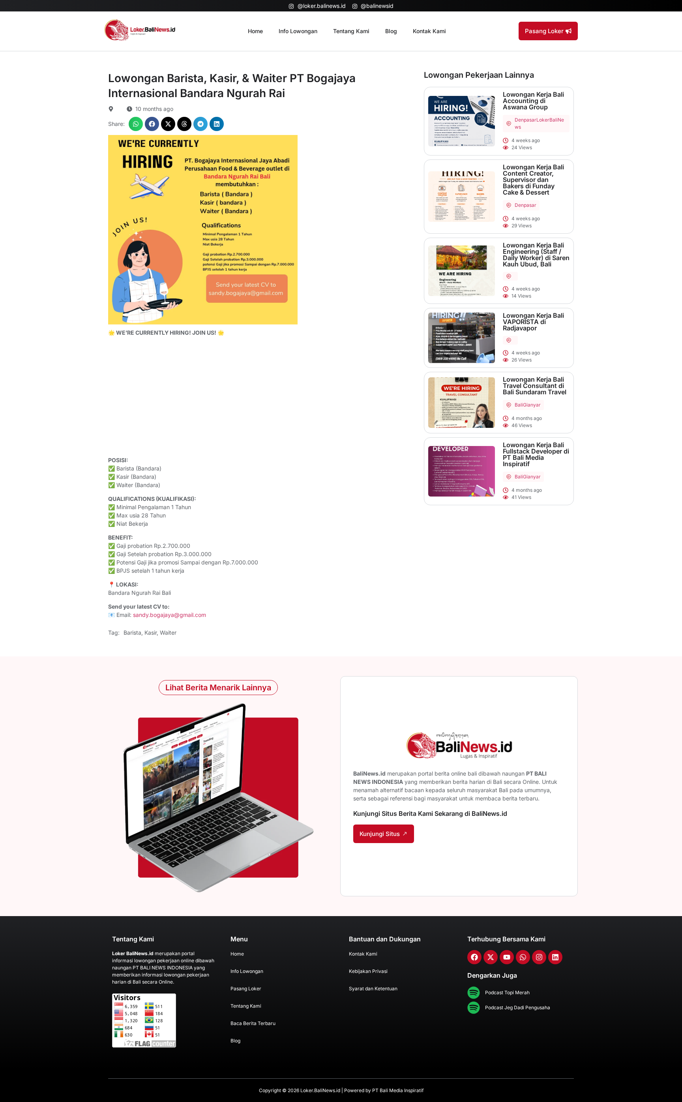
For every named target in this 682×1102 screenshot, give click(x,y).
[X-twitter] (490, 957)
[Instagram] (539, 957)
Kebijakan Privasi (368, 971)
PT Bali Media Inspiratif (397, 1090)
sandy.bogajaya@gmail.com (169, 614)
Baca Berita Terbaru (252, 1023)
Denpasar (525, 120)
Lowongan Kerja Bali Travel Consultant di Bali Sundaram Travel (534, 385)
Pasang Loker (245, 988)
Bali (519, 405)
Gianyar (532, 405)
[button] (136, 124)
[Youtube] (507, 957)
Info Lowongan (298, 31)
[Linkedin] (555, 957)
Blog (391, 31)
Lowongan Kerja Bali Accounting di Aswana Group (533, 100)
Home (255, 31)
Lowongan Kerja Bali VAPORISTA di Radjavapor (533, 321)
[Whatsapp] (523, 957)
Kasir (150, 632)
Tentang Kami (351, 31)
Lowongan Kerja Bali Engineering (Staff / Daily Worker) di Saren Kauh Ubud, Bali (536, 254)
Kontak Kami (429, 31)
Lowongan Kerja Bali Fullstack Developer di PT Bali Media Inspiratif (536, 454)
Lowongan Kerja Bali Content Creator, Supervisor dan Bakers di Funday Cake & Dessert (533, 179)
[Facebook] (474, 957)
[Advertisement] (262, 397)
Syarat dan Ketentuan (373, 988)
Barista (132, 632)
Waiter (168, 632)
